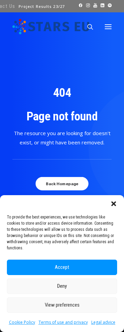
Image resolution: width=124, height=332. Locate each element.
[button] (113, 203)
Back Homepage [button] (62, 183)
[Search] (87, 27)
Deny (62, 286)
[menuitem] (42, 6)
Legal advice (103, 322)
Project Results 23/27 (42, 6)
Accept (62, 267)
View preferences (62, 305)
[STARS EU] (50, 26)
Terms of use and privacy (63, 322)
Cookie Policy (22, 322)
